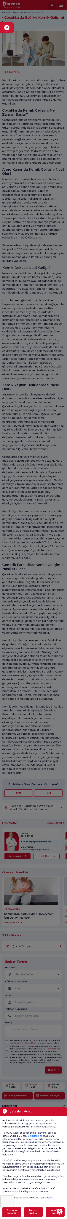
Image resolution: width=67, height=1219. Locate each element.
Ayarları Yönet (55, 1212)
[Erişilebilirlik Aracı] (59, 1211)
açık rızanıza (35, 1135)
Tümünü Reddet (33, 1212)
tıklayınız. (49, 1197)
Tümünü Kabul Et (12, 1212)
